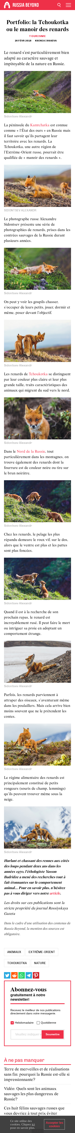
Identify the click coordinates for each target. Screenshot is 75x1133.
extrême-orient (42, 952)
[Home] (7, 5)
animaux (14, 952)
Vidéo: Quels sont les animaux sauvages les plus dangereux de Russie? (31, 1094)
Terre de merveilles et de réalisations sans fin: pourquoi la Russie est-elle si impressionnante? (37, 1074)
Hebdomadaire (24, 1022)
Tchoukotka (38, 374)
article (55, 894)
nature (40, 963)
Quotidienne (48, 1022)
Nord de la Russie (31, 452)
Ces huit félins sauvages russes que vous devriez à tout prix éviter (34, 1111)
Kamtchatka (39, 125)
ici (33, 1124)
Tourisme (37, 36)
